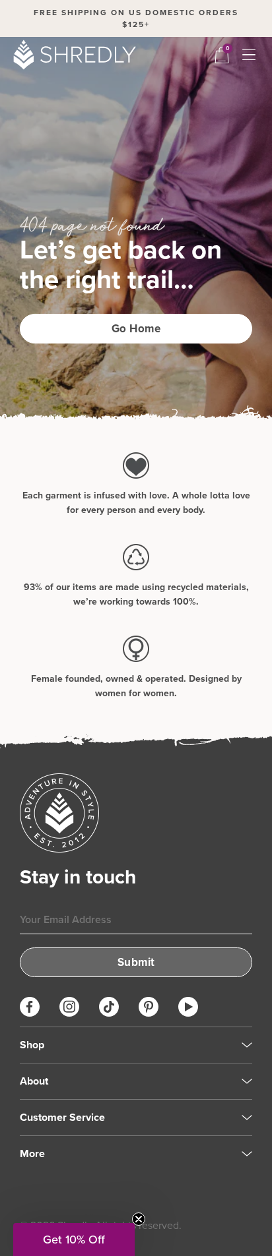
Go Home (136, 328)
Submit (136, 962)
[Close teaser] (138, 1219)
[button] (74, 1239)
